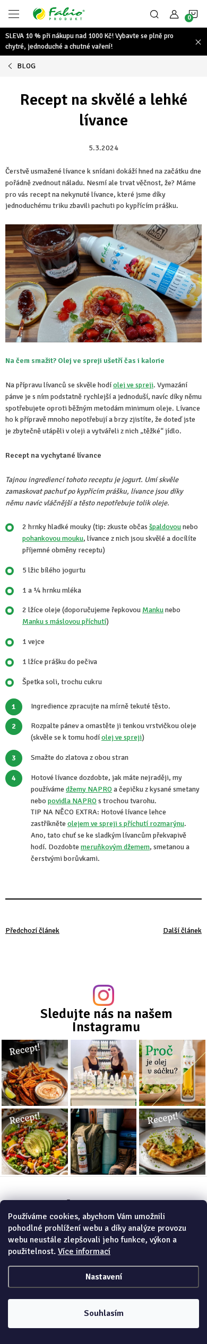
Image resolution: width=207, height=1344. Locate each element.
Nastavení (103, 1277)
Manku (152, 609)
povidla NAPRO (72, 800)
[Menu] (14, 14)
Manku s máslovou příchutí (64, 621)
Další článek (182, 930)
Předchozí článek (32, 930)
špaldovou (165, 526)
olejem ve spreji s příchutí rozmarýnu (125, 823)
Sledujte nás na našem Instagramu (106, 1020)
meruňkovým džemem (115, 846)
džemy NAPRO (89, 789)
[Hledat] (154, 14)
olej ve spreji (133, 384)
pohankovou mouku (52, 538)
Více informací (84, 1251)
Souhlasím (104, 1313)
